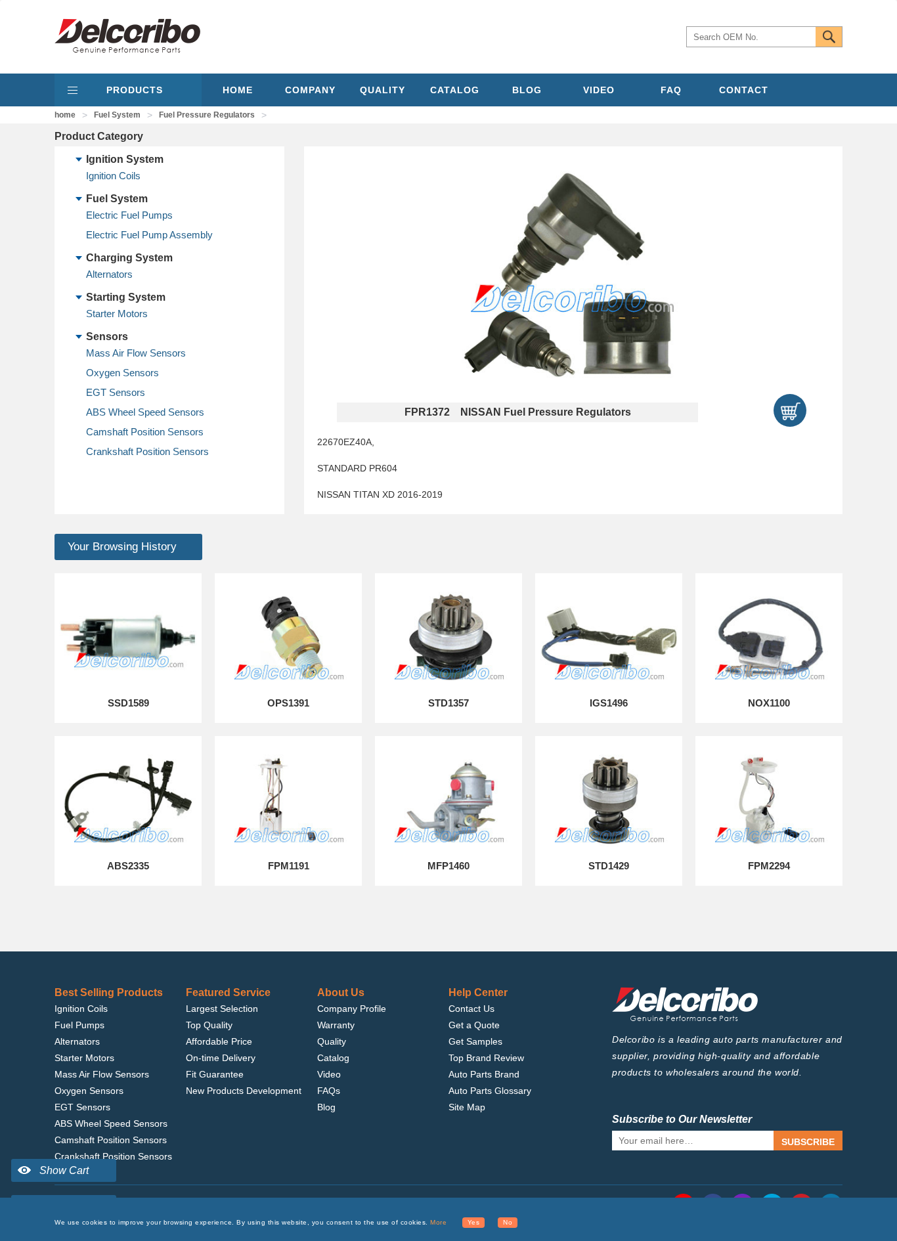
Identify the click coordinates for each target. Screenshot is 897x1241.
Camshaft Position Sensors (145, 431)
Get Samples (475, 1041)
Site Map (466, 1107)
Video (329, 1074)
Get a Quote (474, 1025)
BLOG (527, 90)
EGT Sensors (115, 392)
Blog (326, 1107)
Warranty (336, 1025)
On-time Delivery (220, 1058)
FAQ (671, 90)
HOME (238, 90)
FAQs (328, 1090)
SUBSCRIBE (808, 1142)
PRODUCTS (134, 90)
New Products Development (243, 1090)
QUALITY (382, 90)
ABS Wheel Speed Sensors (145, 412)
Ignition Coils (113, 175)
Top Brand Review (486, 1058)
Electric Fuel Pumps (129, 215)
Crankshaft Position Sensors (147, 451)
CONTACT (743, 90)
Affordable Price (219, 1041)
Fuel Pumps (79, 1025)
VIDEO (599, 90)
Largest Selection (222, 1008)
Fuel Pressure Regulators (207, 115)
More (438, 1222)
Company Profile (351, 1008)
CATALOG (454, 90)
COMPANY (310, 90)
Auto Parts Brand (483, 1074)
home (65, 115)
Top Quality (209, 1025)
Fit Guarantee (215, 1074)
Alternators (109, 274)
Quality (331, 1041)
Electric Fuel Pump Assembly (149, 234)
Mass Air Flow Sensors (136, 353)
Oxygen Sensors (122, 372)
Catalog (333, 1058)
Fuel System (117, 115)
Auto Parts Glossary (489, 1090)
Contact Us (471, 1008)
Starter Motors (117, 313)
